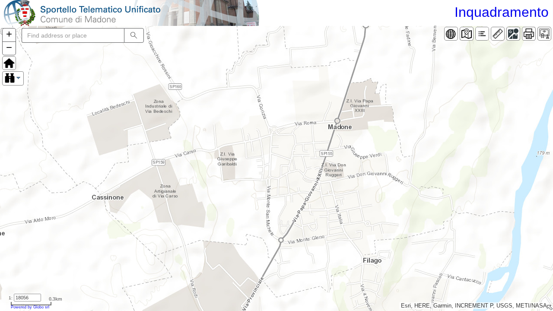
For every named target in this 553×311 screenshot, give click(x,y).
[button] (9, 35)
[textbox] (73, 35)
